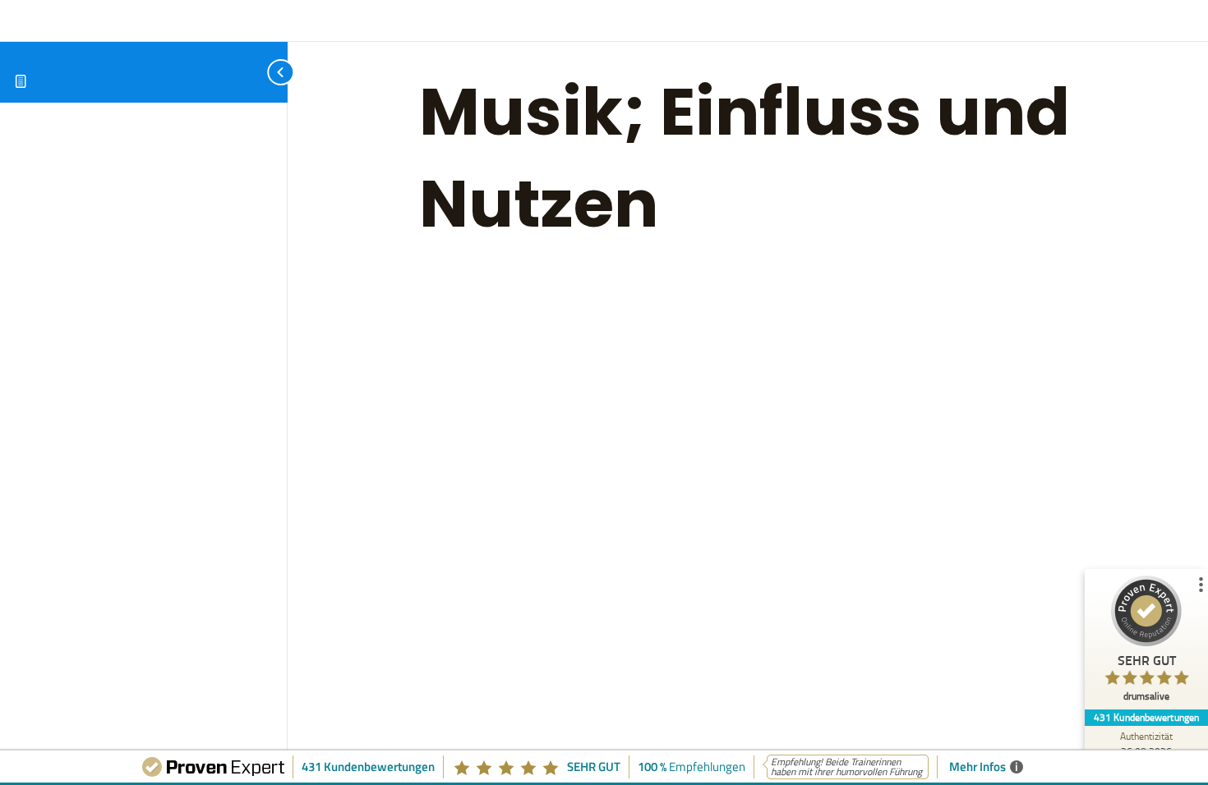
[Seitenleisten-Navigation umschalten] (263, 72)
